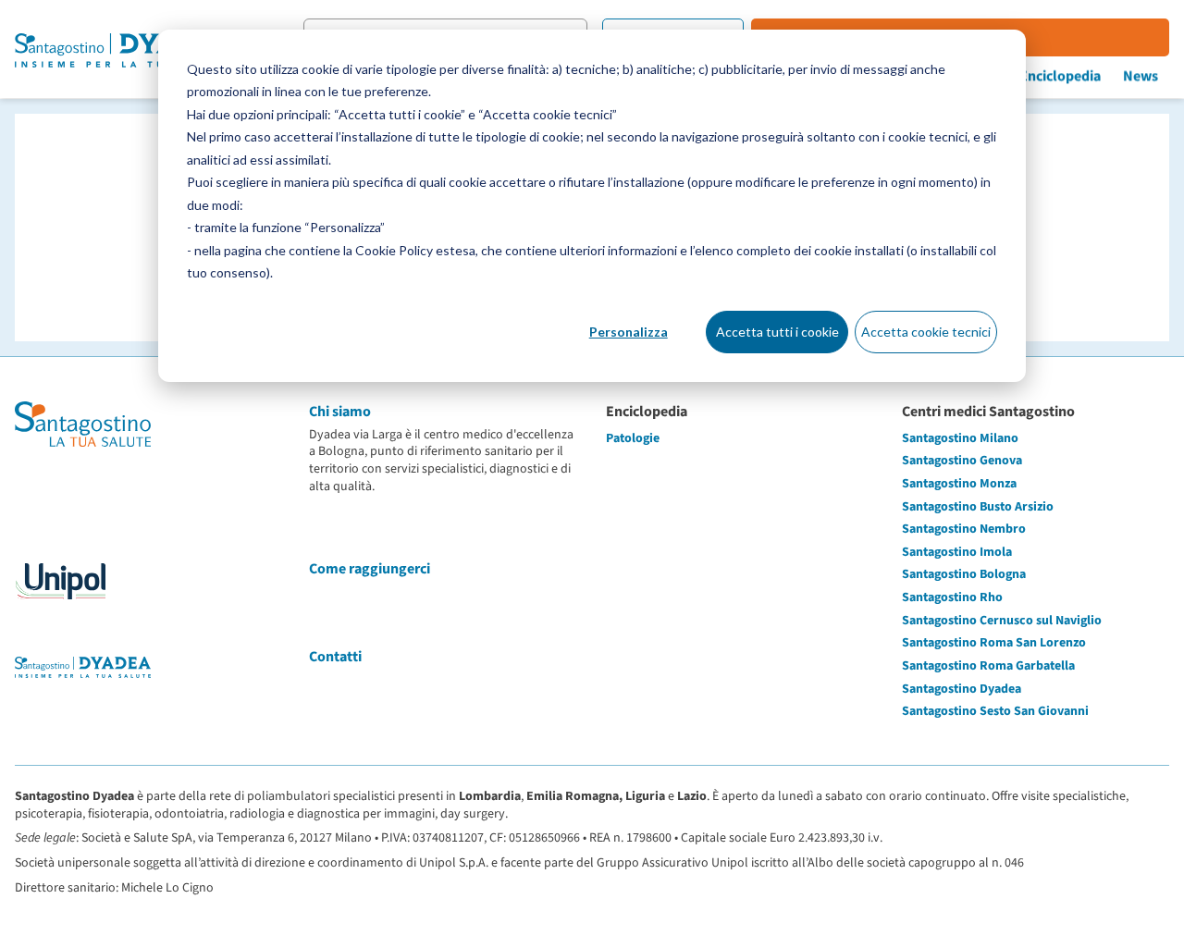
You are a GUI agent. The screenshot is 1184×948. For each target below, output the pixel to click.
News (1140, 76)
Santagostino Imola (957, 552)
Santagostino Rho (952, 597)
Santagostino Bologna (964, 574)
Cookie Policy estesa (415, 250)
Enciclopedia (1060, 76)
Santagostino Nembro (964, 529)
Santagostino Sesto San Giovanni (995, 711)
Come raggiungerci (369, 569)
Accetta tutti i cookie (777, 331)
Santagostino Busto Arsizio (978, 507)
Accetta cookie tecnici (926, 331)
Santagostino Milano (960, 438)
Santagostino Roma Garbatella (988, 666)
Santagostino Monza (959, 483)
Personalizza (628, 331)
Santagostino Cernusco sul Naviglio (1002, 620)
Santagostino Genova (962, 460)
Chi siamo (340, 411)
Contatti (335, 656)
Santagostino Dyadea (961, 689)
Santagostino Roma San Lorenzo (994, 643)
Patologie (633, 438)
